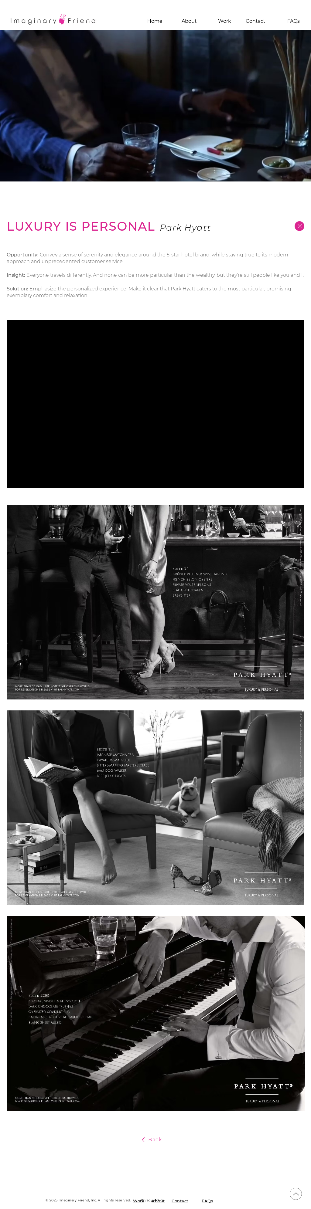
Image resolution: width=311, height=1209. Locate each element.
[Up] (296, 1194)
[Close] (299, 226)
